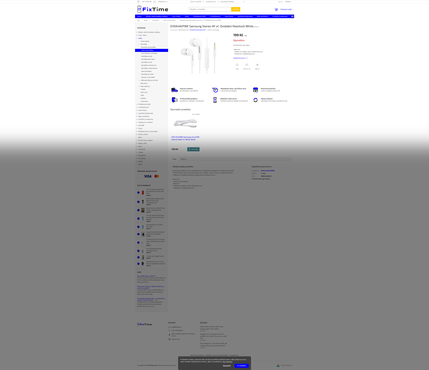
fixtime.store (175, 339)
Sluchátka (144, 44)
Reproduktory (145, 86)
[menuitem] (139, 16)
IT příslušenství (143, 107)
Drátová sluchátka (147, 50)
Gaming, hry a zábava (145, 122)
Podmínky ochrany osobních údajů (216, 355)
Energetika (142, 155)
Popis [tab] (174, 159)
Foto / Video (142, 35)
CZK (279, 2)
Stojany (143, 89)
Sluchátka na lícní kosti (148, 65)
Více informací (227, 362)
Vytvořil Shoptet (286, 365)
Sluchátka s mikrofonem (149, 68)
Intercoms (144, 92)
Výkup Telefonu (195, 2)
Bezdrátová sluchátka (148, 47)
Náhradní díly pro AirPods (149, 80)
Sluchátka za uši (146, 62)
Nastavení (226, 366)
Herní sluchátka (146, 71)
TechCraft (141, 149)
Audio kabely (145, 41)
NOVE (140, 164)
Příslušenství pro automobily (148, 131)
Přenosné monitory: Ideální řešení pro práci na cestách (150, 287)
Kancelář (141, 125)
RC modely (142, 158)
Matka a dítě (142, 143)
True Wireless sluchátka (149, 53)
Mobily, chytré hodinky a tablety (149, 32)
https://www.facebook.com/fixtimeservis (183, 335)
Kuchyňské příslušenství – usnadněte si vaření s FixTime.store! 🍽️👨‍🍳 (151, 299)
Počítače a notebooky (145, 119)
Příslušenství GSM (144, 104)
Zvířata (140, 152)
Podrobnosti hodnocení (197, 30)
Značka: (213, 30)
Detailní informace (239, 58)
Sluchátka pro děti (147, 74)
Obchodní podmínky (227, 2)
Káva (140, 137)
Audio (140, 38)
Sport (140, 146)
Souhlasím (242, 366)
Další (142, 95)
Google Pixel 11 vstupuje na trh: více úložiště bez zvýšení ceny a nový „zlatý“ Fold (213, 336)
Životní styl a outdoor (145, 140)
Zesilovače (144, 101)
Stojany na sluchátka (148, 77)
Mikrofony (144, 83)
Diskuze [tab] (183, 159)
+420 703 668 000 (177, 330)
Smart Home (142, 110)
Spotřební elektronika (145, 113)
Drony (140, 128)
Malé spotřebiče (143, 116)
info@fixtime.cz (176, 327)
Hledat (235, 9)
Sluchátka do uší (146, 56)
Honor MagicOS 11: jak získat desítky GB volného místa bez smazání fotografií (213, 345)
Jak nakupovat (211, 2)
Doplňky (143, 98)
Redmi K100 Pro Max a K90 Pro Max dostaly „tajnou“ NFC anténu (211, 328)
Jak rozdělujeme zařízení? (146, 276)
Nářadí (140, 161)
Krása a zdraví (143, 134)
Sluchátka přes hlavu (148, 59)
